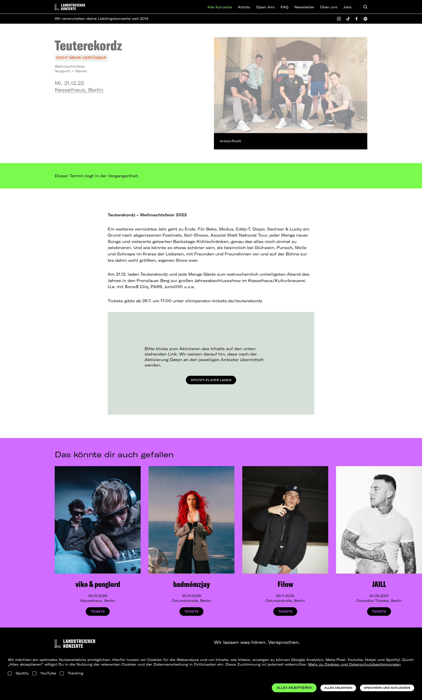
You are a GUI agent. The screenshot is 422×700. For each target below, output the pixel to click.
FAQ (284, 7)
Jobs (347, 7)
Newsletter (304, 7)
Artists (244, 7)
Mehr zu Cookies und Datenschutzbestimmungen (354, 664)
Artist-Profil (230, 141)
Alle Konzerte (219, 7)
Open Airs (265, 7)
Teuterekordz (88, 45)
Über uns (329, 7)
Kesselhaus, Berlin (79, 90)
